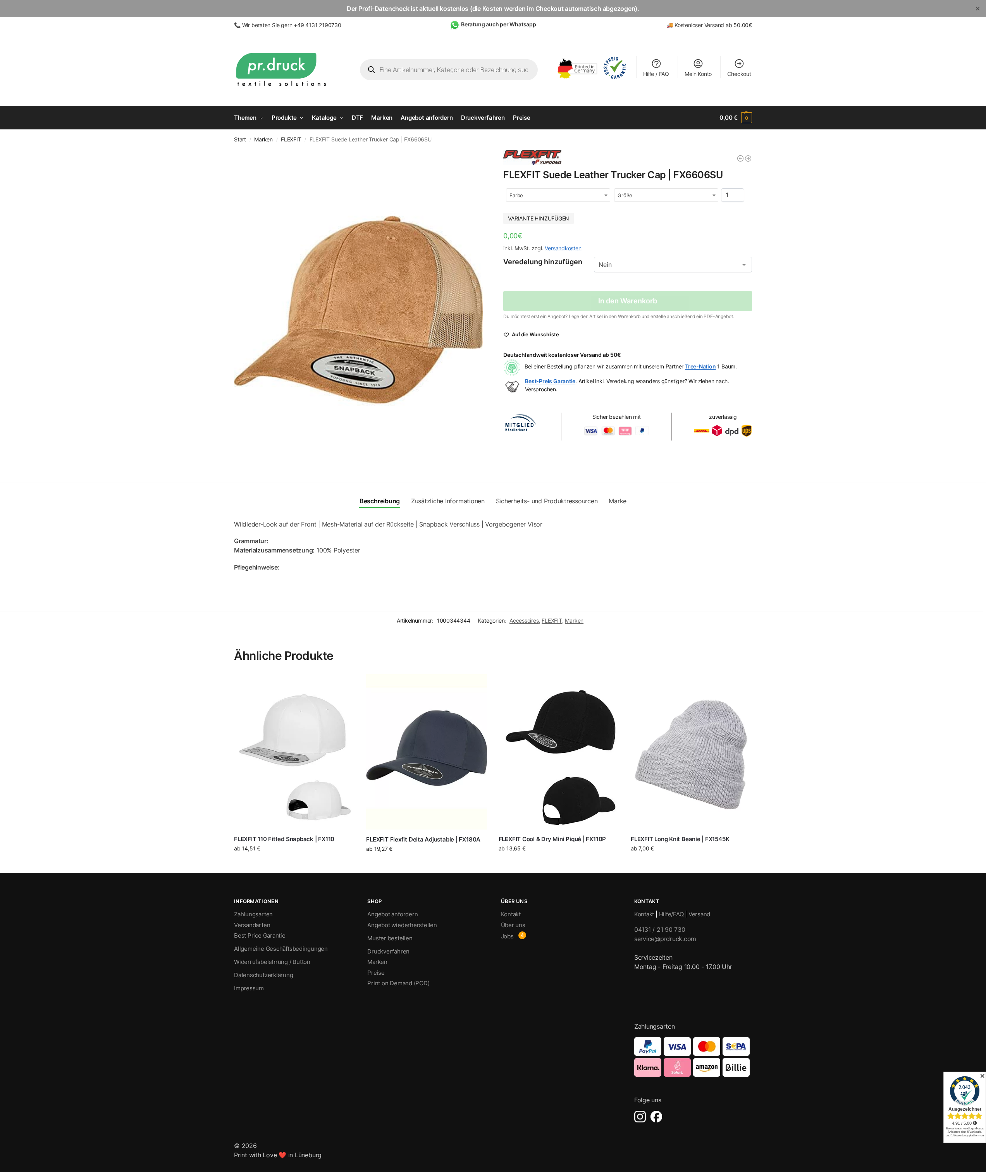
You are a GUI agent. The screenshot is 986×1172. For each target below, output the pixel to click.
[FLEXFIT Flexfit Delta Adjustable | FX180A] (426, 752)
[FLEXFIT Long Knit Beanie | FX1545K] (691, 751)
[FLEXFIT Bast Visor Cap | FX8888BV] (748, 158)
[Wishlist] (343, 686)
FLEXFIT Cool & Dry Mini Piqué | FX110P (552, 839)
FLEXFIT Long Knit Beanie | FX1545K (680, 839)
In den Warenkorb (627, 301)
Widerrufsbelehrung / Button (272, 961)
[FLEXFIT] (532, 157)
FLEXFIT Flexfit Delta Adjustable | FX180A (423, 839)
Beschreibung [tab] (380, 501)
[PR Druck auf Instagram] (640, 1116)
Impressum (249, 988)
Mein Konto (698, 74)
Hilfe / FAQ (656, 74)
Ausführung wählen (294, 864)
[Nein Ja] (673, 264)
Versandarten (252, 925)
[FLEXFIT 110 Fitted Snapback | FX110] (294, 751)
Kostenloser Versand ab (704, 25)
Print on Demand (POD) (398, 983)
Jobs (507, 936)
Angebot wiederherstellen (402, 925)
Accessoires (524, 620)
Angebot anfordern (392, 914)
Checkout (739, 74)
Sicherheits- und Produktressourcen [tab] (547, 501)
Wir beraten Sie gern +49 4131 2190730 (291, 25)
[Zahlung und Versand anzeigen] (693, 1057)
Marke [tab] (617, 501)
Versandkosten (563, 248)
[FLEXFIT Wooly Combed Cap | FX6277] (740, 158)
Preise (376, 972)
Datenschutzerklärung (263, 975)
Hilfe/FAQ (671, 914)
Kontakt (511, 914)
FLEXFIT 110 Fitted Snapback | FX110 (284, 839)
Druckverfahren (388, 951)
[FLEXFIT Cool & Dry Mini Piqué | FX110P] (559, 751)
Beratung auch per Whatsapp (498, 24)
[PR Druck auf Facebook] (656, 1116)
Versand (699, 914)
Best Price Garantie (260, 935)
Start (240, 139)
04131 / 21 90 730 (659, 929)
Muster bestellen (389, 938)
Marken (263, 139)
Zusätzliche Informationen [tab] (448, 501)
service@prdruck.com (665, 939)
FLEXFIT (291, 139)
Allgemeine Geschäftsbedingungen (281, 948)
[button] (735, 117)
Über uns (513, 925)
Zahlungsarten (253, 914)
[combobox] (558, 195)
